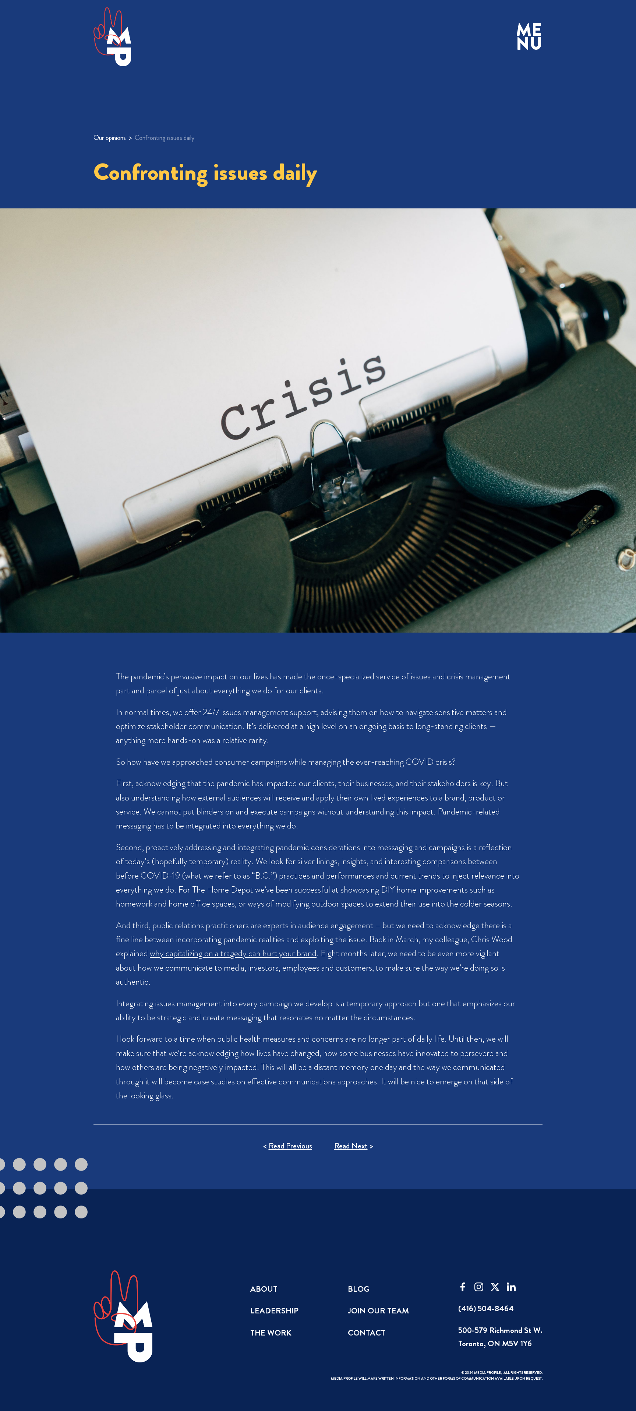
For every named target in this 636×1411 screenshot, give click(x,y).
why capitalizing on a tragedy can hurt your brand (233, 953)
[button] (529, 37)
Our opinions (109, 137)
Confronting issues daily (164, 137)
